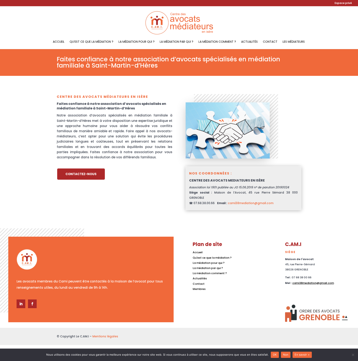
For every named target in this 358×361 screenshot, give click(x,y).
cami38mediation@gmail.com (250, 203)
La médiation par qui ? (176, 42)
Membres (199, 289)
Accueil (58, 42)
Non (286, 354)
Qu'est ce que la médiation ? (212, 258)
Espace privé (343, 3)
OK (275, 354)
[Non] (353, 355)
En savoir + (302, 354)
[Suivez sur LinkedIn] (21, 303)
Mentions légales (105, 336)
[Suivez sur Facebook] (32, 303)
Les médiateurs (294, 42)
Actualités (249, 42)
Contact (270, 42)
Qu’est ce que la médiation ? (91, 42)
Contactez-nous (81, 174)
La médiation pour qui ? (137, 42)
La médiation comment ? (217, 42)
